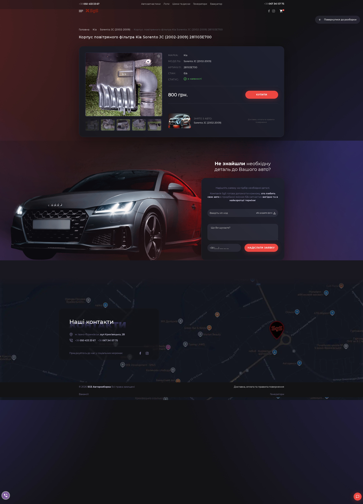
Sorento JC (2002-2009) (207, 122)
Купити (261, 94)
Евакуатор (216, 4)
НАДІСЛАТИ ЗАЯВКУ (261, 247)
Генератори (200, 4)
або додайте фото (264, 213)
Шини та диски (181, 4)
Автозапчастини (151, 4)
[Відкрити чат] (358, 497)
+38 (89, 4)
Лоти (166, 4)
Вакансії (84, 394)
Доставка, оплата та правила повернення (261, 120)
